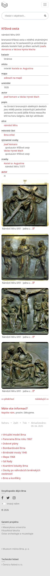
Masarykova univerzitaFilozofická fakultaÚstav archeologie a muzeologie (17, 530)
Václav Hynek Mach (29, 96)
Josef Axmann (10, 96)
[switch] (3, 504)
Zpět (15, 422)
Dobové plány (10, 443)
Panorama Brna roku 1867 (17, 439)
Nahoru (5, 422)
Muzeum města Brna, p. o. (15, 548)
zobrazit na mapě (13, 77)
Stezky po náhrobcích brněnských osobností (20, 472)
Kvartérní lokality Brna (15, 465)
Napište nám (7, 412)
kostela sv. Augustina (22, 68)
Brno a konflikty (11, 478)
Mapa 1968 (8, 456)
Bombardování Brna (13, 448)
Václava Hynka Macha (24, 49)
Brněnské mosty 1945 (14, 452)
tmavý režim (13, 503)
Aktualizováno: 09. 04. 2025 (38, 424)
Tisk (25, 422)
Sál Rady (7, 461)
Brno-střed (9, 134)
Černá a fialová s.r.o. (12, 564)
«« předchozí (7, 398)
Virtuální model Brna (14, 434)
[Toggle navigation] (45, 4)
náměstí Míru (11, 125)
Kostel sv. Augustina (14, 163)
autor (4, 171)
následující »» (42, 398)
